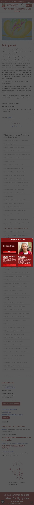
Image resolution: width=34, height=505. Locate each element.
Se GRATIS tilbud (9, 251)
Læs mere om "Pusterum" (9, 264)
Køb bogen (24, 264)
